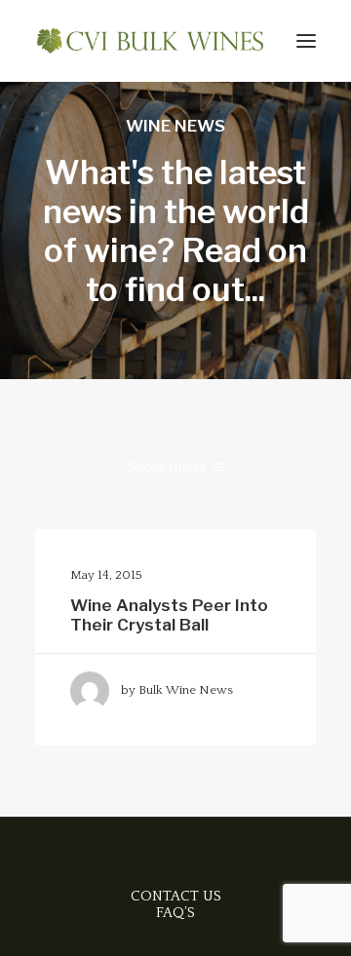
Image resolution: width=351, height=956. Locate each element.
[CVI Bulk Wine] (150, 41)
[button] (306, 41)
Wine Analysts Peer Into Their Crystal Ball (169, 614)
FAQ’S (175, 912)
